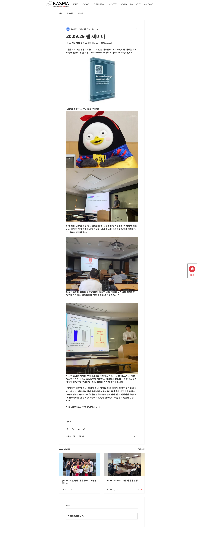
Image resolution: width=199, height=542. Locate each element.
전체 (60, 13)
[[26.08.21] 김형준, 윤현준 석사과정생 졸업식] (79, 464)
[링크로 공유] (84, 429)
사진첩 (80, 13)
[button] (142, 13)
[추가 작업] (136, 29)
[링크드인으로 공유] (79, 429)
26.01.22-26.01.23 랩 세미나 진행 (122, 480)
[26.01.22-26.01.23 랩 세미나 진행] (124, 464)
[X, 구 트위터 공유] (73, 429)
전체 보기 (141, 449)
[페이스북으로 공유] (67, 429)
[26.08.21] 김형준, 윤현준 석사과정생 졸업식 (79, 482)
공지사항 (70, 13)
